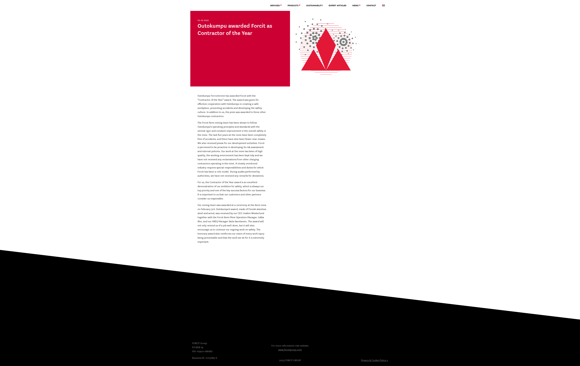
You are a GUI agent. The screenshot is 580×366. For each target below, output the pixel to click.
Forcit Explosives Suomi (206, 5)
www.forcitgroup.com (290, 349)
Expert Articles (337, 5)
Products (293, 5)
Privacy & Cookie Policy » (374, 360)
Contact (371, 5)
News (355, 5)
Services (275, 5)
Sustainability (314, 5)
